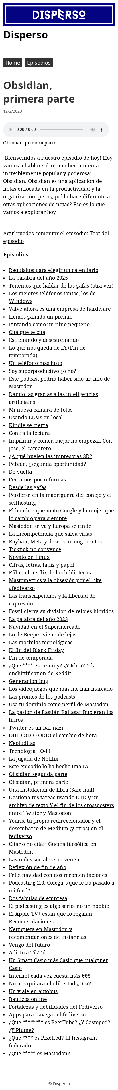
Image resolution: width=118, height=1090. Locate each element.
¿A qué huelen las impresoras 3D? (50, 456)
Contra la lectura (29, 432)
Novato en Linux (29, 556)
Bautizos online (28, 999)
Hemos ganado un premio (40, 316)
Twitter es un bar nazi (36, 727)
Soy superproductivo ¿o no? (42, 370)
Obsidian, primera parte (29, 143)
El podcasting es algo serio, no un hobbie (59, 905)
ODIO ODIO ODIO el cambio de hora (53, 735)
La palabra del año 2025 (38, 277)
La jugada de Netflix (33, 758)
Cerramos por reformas (37, 479)
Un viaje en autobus (33, 991)
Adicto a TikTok (28, 952)
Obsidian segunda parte (38, 774)
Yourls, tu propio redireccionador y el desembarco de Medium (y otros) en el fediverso (56, 828)
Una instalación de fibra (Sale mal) (51, 789)
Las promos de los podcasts (42, 696)
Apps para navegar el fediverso (47, 1014)
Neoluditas (22, 743)
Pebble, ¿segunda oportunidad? (47, 463)
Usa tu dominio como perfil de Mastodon (59, 704)
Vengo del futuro (29, 944)
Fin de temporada (31, 657)
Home (12, 62)
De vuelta (20, 471)
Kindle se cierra (28, 425)
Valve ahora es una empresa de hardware (60, 308)
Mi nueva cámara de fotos (40, 409)
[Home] (59, 14)
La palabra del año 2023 (38, 619)
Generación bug (28, 681)
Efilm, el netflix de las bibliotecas (50, 572)
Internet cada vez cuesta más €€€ (49, 975)
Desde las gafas (27, 487)
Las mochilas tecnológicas (40, 642)
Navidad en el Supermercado (44, 626)
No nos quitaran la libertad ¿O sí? (50, 983)
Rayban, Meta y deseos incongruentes (55, 541)
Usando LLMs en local (36, 417)
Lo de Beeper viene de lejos (42, 634)
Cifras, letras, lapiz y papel (41, 564)
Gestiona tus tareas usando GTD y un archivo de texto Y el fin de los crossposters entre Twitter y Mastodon (61, 805)
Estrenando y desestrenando (44, 339)
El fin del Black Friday (36, 650)
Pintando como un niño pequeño (49, 324)
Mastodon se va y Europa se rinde (50, 525)
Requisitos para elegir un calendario (53, 270)
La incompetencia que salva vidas (50, 533)
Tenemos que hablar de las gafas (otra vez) (61, 285)
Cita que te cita (27, 332)
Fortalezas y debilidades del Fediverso (56, 1006)
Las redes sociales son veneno (45, 859)
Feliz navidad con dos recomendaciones (58, 874)
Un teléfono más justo (35, 363)
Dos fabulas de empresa (38, 898)
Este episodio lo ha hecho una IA (48, 766)
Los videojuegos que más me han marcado (61, 688)
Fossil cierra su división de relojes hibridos (61, 611)
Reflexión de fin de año (37, 867)
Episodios (39, 62)
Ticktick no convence (35, 549)
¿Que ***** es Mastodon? (39, 1053)
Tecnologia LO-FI (30, 750)
